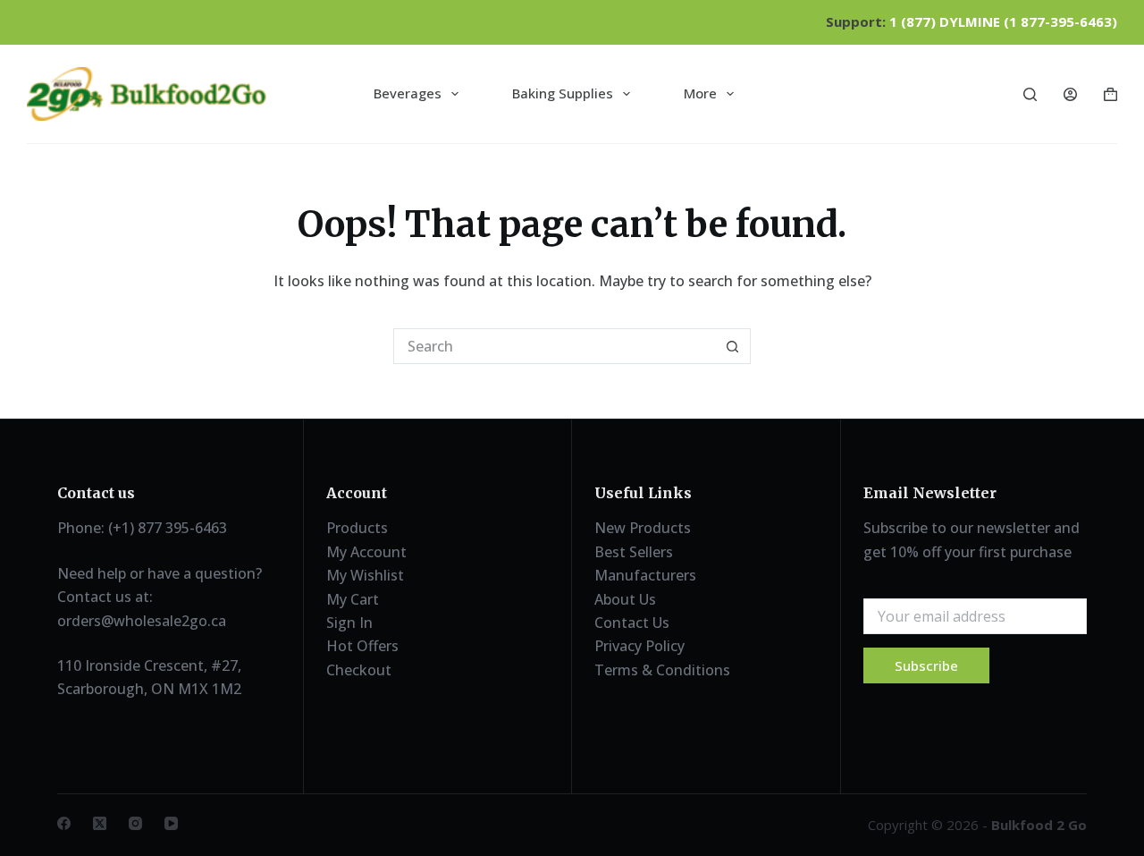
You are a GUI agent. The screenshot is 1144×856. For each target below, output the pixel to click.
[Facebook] (64, 823)
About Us (625, 599)
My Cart (352, 599)
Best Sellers (633, 552)
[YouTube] (171, 823)
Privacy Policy (639, 646)
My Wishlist (365, 575)
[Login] (1070, 94)
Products (357, 528)
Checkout (358, 670)
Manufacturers (645, 575)
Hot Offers (362, 646)
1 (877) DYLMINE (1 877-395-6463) (1003, 21)
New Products (642, 528)
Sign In (349, 622)
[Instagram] (135, 823)
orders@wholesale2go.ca (141, 621)
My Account (366, 552)
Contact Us (631, 622)
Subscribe (926, 665)
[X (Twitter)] (99, 823)
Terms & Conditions (662, 670)
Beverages (408, 93)
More (700, 93)
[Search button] (733, 346)
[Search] (1030, 94)
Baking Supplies (562, 93)
